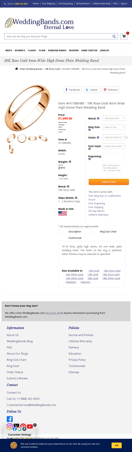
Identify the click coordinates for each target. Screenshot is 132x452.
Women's (20, 50)
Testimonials (77, 366)
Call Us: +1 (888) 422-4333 (23, 399)
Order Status (15, 372)
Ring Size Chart (108, 231)
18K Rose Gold (52, 68)
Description (75, 231)
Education (75, 353)
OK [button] (116, 445)
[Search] (114, 36)
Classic (32, 50)
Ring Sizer (13, 366)
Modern (74, 50)
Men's (9, 50)
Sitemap (74, 372)
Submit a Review (17, 378)
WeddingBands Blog (20, 341)
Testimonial (75, 237)
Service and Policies (81, 335)
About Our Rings (17, 353)
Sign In (124, 3)
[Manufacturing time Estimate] (76, 198)
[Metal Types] (68, 186)
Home (36, 3)
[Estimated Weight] (70, 161)
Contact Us (14, 392)
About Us (13, 335)
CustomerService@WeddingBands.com (31, 405)
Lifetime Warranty (101, 3)
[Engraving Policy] (89, 149)
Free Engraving (65, 3)
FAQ (115, 3)
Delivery (74, 347)
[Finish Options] (98, 137)
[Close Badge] (35, 425)
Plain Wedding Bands (31, 68)
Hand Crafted (89, 50)
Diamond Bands (57, 50)
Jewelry (104, 50)
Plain (42, 50)
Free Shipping (48, 3)
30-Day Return (83, 3)
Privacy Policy (77, 360)
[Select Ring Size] (89, 130)
